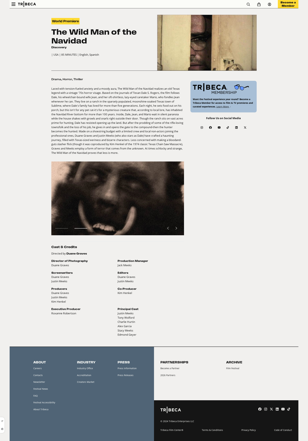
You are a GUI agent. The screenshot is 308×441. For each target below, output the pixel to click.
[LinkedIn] (236, 127)
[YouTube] (219, 127)
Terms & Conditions (212, 430)
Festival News (40, 388)
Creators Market (85, 381)
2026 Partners (167, 375)
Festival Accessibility (44, 402)
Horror (67, 79)
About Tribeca (40, 409)
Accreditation (84, 375)
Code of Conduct (283, 430)
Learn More (222, 106)
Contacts (38, 375)
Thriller (78, 79)
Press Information (127, 368)
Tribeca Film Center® (171, 430)
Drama (56, 79)
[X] (245, 127)
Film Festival (232, 368)
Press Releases (125, 375)
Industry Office (85, 368)
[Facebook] (210, 127)
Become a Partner (170, 368)
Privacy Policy (248, 430)
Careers (37, 368)
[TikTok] (228, 127)
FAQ (35, 395)
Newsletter (39, 381)
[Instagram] (202, 127)
